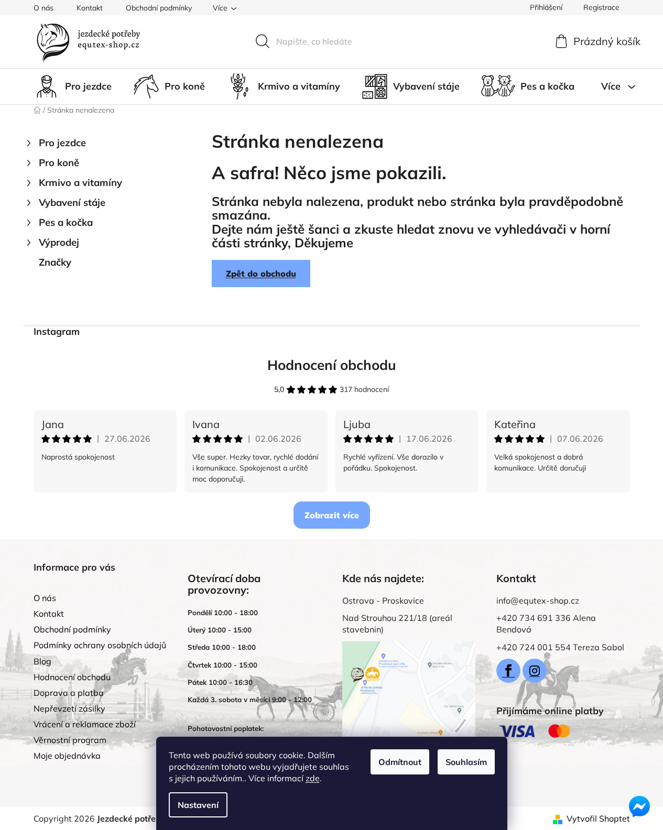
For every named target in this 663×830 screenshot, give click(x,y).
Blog (42, 661)
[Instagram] (535, 671)
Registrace (601, 7)
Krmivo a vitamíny (80, 183)
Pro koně (59, 163)
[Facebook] (508, 671)
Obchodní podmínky (159, 8)
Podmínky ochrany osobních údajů (100, 645)
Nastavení (198, 805)
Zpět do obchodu (261, 273)
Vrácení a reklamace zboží (85, 724)
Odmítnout (399, 762)
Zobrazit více (332, 515)
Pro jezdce (62, 143)
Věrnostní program (70, 740)
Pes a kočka (66, 222)
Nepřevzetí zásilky (69, 708)
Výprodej (59, 242)
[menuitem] (72, 86)
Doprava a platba (69, 692)
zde (313, 778)
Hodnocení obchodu (331, 365)
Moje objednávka (67, 755)
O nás (43, 8)
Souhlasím (466, 762)
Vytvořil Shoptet (598, 818)
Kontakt (90, 8)
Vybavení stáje (72, 202)
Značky (55, 262)
